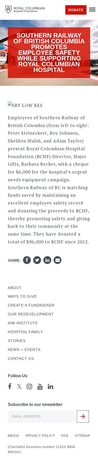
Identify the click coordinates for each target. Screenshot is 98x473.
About (15, 288)
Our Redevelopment (31, 314)
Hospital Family (25, 332)
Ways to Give (22, 296)
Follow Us (17, 376)
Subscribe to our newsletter (35, 404)
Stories (17, 341)
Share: (14, 260)
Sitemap (82, 435)
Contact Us (21, 359)
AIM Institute (23, 323)
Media (13, 435)
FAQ (64, 435)
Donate (76, 10)
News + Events (24, 350)
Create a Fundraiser (31, 305)
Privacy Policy (40, 435)
